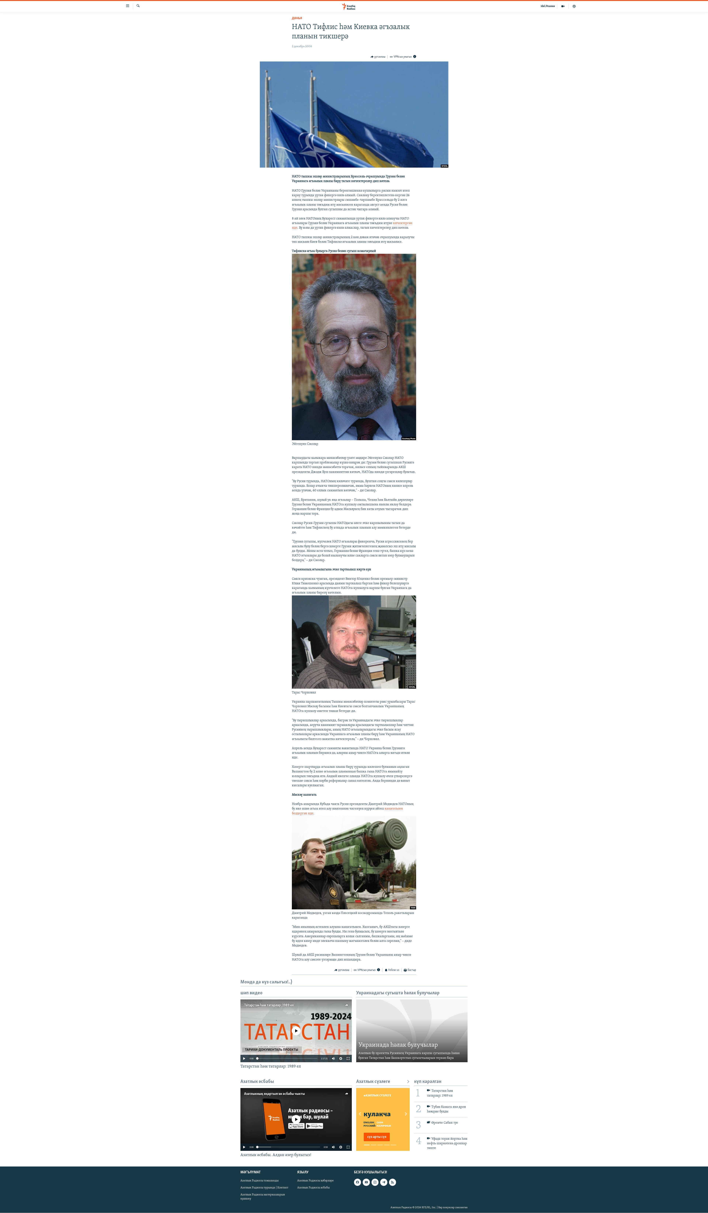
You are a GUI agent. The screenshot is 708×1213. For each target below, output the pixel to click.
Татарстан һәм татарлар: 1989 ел (269, 1005)
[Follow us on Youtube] (366, 1182)
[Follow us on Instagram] (375, 1182)
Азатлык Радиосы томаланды (259, 1180)
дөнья (297, 18)
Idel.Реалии (548, 6)
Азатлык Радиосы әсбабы (313, 1187)
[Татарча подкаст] (574, 6)
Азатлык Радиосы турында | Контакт (264, 1187)
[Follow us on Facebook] (357, 1182)
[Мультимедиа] (563, 6)
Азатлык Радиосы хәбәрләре (315, 1180)
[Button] (378, 56)
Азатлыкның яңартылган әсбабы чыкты (274, 1094)
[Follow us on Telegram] (383, 1182)
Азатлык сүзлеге (373, 1081)
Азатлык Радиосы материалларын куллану (262, 1196)
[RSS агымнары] (392, 1182)
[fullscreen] (348, 1058)
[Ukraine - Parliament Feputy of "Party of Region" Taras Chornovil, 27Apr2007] (354, 688)
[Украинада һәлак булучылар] (412, 1030)
